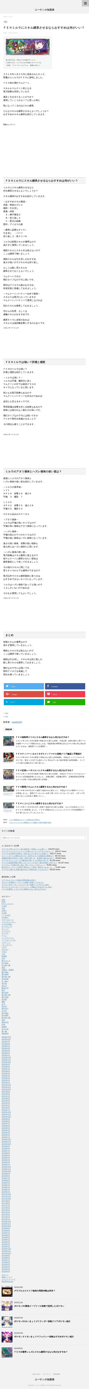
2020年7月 (6, 1123)
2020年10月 (6, 1117)
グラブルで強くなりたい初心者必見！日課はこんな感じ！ (24, 849)
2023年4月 (6, 1048)
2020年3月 (6, 1133)
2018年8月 (6, 1176)
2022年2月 (6, 1080)
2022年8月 (6, 1067)
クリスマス (6, 931)
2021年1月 (6, 1110)
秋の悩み (5, 1013)
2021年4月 (6, 1103)
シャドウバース (8, 938)
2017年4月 (6, 1212)
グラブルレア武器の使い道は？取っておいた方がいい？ (23, 865)
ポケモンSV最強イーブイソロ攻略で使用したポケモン (23, 882)
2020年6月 (6, 1126)
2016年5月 (6, 1237)
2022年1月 (6, 1082)
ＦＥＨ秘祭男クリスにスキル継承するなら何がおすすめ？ (42, 737)
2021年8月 (6, 1094)
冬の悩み (5, 963)
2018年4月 (6, 1185)
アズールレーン (8, 920)
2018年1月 (6, 1192)
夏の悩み (5, 972)
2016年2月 (6, 1244)
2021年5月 (6, 1101)
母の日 (4, 1006)
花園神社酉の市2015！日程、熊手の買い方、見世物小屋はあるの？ (28, 858)
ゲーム (4, 936)
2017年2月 (6, 1217)
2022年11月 (6, 1060)
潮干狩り (5, 1008)
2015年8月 (6, 1258)
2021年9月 (6, 1092)
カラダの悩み (7, 924)
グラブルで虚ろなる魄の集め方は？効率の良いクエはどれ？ (25, 869)
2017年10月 (6, 1199)
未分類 (4, 999)
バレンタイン (7, 945)
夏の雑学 (5, 974)
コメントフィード (9, 1279)
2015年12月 (6, 1249)
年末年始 (5, 979)
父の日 (4, 1011)
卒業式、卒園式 (8, 970)
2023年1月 (6, 1055)
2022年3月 (6, 1078)
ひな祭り (5, 917)
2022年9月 (6, 1064)
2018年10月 (6, 1171)
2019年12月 (6, 1139)
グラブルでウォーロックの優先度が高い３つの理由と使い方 (25, 860)
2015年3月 (6, 1269)
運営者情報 (56, 1374)
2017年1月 (6, 1219)
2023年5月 (6, 1046)
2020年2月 (6, 1135)
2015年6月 (6, 1262)
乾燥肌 (4, 956)
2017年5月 (6, 1210)
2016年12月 (6, 1221)
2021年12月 (6, 1085)
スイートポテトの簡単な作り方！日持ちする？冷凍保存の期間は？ (28, 856)
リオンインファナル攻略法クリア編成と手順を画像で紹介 (30, 822)
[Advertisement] (44, 150)
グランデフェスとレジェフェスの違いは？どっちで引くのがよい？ (28, 851)
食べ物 (4, 1031)
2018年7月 (6, 1178)
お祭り (4, 911)
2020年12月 (6, 1112)
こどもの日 (6, 915)
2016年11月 (6, 1224)
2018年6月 (6, 1180)
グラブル (5, 933)
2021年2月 (6, 1107)
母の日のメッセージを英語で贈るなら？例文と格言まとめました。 (28, 867)
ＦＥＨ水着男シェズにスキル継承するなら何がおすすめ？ (24, 889)
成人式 (4, 986)
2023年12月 (6, 1037)
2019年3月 (6, 1160)
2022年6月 (6, 1071)
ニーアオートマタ (9, 940)
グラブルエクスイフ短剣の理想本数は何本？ (19, 880)
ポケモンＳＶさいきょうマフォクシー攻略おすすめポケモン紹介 (27, 887)
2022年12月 (6, 1057)
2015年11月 (6, 1251)
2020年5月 (6, 1128)
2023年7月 (6, 1041)
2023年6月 (6, 1044)
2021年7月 (6, 1096)
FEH (6, 713)
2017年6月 (6, 1208)
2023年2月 (6, 1053)
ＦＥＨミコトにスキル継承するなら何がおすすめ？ (39, 803)
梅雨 (3, 1002)
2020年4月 (6, 1130)
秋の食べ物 (6, 1018)
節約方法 (5, 1022)
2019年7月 (6, 1151)
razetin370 (17, 722)
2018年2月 (6, 1189)
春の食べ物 (6, 995)
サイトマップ (47, 1374)
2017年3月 (6, 1215)
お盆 (3, 908)
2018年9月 (6, 1174)
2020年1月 (6, 1137)
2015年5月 (6, 1265)
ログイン (5, 1275)
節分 (3, 1020)
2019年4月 (6, 1158)
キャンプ (5, 929)
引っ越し (5, 981)
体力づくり (6, 961)
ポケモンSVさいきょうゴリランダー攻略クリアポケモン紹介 (25, 885)
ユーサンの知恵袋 (44, 9)
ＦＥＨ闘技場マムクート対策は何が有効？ (24, 820)
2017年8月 (6, 1203)
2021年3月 (6, 1105)
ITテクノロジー (8, 904)
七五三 (4, 952)
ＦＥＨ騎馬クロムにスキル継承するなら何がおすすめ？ (41, 787)
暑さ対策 (5, 997)
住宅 (3, 958)
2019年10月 (6, 1144)
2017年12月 (6, 1194)
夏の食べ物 (6, 977)
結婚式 (4, 1027)
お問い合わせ (36, 1374)
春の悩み (5, 993)
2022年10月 (6, 1062)
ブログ (4, 947)
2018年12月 (6, 1167)
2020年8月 (6, 1121)
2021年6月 (6, 1098)
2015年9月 (6, 1255)
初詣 (3, 968)
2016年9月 (6, 1228)
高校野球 (5, 1034)
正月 (3, 1004)
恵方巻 (4, 983)
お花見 (4, 913)
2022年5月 (6, 1073)
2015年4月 (6, 1267)
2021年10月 (6, 1089)
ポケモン (5, 949)
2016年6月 (6, 1235)
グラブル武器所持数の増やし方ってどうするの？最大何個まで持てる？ (29, 863)
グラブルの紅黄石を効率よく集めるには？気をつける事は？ (25, 854)
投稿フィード (7, 1277)
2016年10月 (6, 1226)
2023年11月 (6, 1039)
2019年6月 (6, 1153)
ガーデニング (7, 927)
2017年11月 (6, 1196)
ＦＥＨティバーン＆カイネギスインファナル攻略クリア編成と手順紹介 (49, 754)
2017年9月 (6, 1201)
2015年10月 (6, 1253)
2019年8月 (6, 1148)
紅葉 (3, 1024)
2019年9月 (6, 1146)
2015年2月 (6, 1271)
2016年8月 (6, 1230)
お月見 (4, 906)
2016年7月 (6, 1233)
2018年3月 (6, 1187)
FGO (3, 902)
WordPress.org (7, 1282)
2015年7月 (6, 1260)
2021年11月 (6, 1087)
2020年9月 (6, 1119)
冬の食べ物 (6, 965)
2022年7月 (6, 1069)
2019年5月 (6, 1155)
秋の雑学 (5, 1015)
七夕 (3, 954)
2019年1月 (6, 1164)
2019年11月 (6, 1142)
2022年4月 (6, 1076)
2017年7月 (6, 1205)
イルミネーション (9, 922)
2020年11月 (6, 1114)
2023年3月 (6, 1051)
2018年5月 (6, 1183)
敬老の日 (5, 988)
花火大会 (5, 1029)
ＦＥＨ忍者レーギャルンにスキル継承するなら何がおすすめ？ (44, 770)
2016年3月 (6, 1242)
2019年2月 (6, 1162)
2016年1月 (6, 1246)
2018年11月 (6, 1169)
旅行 (3, 990)
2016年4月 (6, 1240)
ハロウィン (6, 942)
